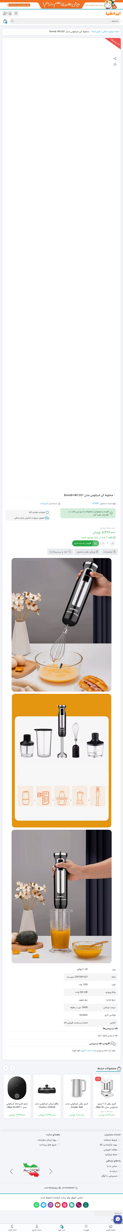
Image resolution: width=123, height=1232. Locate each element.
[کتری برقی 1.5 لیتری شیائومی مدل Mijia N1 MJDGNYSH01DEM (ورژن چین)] (107, 1088)
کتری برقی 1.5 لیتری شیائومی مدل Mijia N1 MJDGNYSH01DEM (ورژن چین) (107, 1105)
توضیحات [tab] (108, 552)
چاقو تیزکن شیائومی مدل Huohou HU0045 (47, 1105)
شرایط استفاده (110, 1140)
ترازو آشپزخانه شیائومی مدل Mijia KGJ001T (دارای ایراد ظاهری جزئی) (16, 1105)
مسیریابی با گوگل (109, 1176)
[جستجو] (12, 21)
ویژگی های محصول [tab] (86, 552)
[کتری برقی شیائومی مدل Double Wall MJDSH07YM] (77, 1088)
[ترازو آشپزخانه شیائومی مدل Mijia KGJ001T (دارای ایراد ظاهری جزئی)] (17, 1088)
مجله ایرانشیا (111, 1154)
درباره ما (113, 1171)
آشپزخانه (96, 31)
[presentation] (12, 1068)
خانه (117, 31)
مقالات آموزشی (110, 1150)
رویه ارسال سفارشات (47, 1140)
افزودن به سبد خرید (82, 543)
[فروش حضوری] (61, 4)
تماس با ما (112, 1166)
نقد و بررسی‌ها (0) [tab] (59, 552)
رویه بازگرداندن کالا (108, 1145)
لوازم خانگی (107, 31)
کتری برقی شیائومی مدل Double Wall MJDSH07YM (76, 1105)
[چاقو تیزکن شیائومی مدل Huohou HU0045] (47, 1088)
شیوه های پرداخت (47, 1145)
